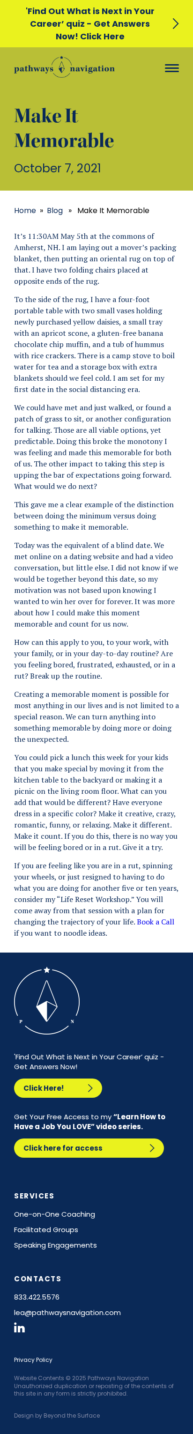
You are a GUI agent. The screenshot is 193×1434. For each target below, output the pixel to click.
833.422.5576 (36, 1297)
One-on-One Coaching (54, 1214)
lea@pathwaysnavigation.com (67, 1312)
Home (25, 210)
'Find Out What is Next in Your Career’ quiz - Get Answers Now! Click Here (90, 23)
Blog (55, 210)
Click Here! (43, 1088)
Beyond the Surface (72, 1415)
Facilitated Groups (46, 1229)
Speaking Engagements (55, 1245)
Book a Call (155, 922)
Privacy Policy (33, 1360)
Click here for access (63, 1148)
